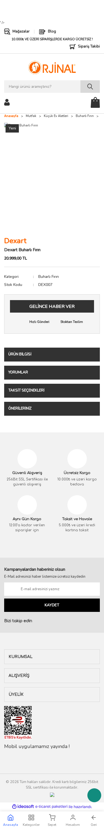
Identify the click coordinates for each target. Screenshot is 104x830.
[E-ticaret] (51, 806)
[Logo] (52, 67)
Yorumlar (18, 372)
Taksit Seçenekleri (26, 390)
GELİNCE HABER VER (52, 306)
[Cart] (95, 102)
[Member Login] (7, 102)
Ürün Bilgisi (19, 354)
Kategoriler (31, 824)
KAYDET (52, 605)
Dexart (15, 241)
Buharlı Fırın (48, 276)
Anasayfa (10, 824)
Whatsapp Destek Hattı (94, 795)
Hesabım (73, 824)
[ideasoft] (23, 806)
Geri (94, 824)
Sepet (52, 824)
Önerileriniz (20, 408)
